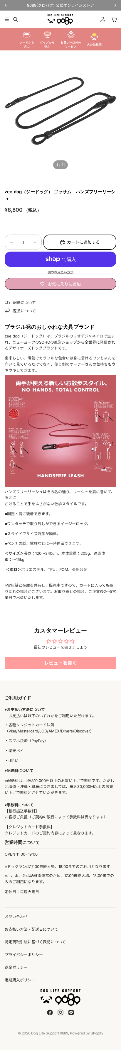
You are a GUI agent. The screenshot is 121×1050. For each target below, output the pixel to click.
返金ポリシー (16, 967)
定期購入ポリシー (20, 980)
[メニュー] (7, 19)
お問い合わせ (16, 916)
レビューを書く (60, 663)
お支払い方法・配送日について (31, 929)
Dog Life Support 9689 (49, 1033)
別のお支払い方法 (60, 272)
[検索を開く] (15, 19)
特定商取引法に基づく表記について (35, 941)
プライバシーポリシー (24, 954)
